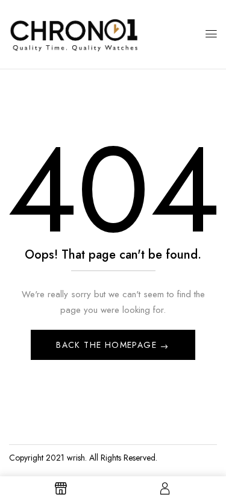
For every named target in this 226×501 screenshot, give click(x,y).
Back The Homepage (108, 345)
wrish (76, 458)
